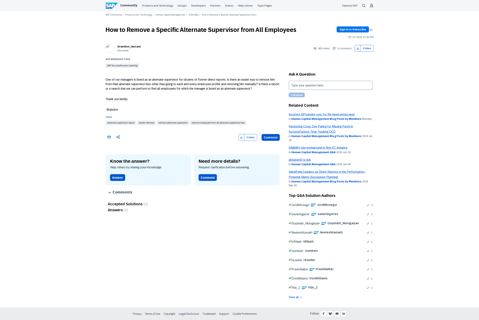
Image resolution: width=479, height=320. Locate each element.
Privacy (137, 313)
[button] (358, 48)
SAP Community (114, 15)
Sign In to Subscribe (353, 29)
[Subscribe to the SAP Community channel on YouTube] (336, 313)
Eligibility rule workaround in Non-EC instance (318, 147)
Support (224, 313)
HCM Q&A (194, 15)
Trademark (209, 313)
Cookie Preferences (245, 313)
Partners (215, 5)
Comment (271, 137)
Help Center (245, 5)
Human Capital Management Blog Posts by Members (326, 118)
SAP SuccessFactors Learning (122, 65)
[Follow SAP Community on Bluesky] (330, 313)
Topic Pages (264, 5)
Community (128, 5)
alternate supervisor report (121, 122)
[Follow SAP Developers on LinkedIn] (343, 313)
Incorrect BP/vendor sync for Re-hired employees (322, 114)
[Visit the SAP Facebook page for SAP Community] (323, 313)
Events (229, 5)
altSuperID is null (300, 159)
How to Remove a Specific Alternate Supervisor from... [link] (229, 15)
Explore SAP (350, 5)
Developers (198, 5)
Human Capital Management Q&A (313, 152)
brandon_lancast (129, 46)
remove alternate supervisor (172, 122)
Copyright (170, 313)
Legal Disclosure (189, 313)
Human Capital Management (170, 15)
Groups (182, 5)
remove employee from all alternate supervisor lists (218, 122)
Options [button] (371, 29)
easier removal (146, 122)
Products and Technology (157, 5)
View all (294, 297)
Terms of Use (152, 313)
